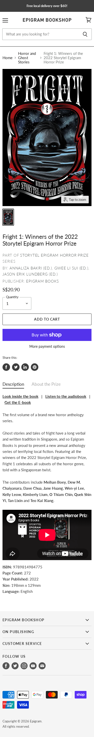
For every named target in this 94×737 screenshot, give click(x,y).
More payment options (47, 346)
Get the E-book (18, 402)
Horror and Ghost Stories (27, 57)
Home (8, 58)
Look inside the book (20, 396)
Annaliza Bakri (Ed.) (31, 268)
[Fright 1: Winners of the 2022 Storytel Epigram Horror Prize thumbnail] (8, 217)
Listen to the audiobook (65, 396)
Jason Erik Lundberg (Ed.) (30, 274)
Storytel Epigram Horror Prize (54, 255)
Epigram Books (42, 281)
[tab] (13, 385)
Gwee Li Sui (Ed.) (71, 268)
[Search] (85, 34)
